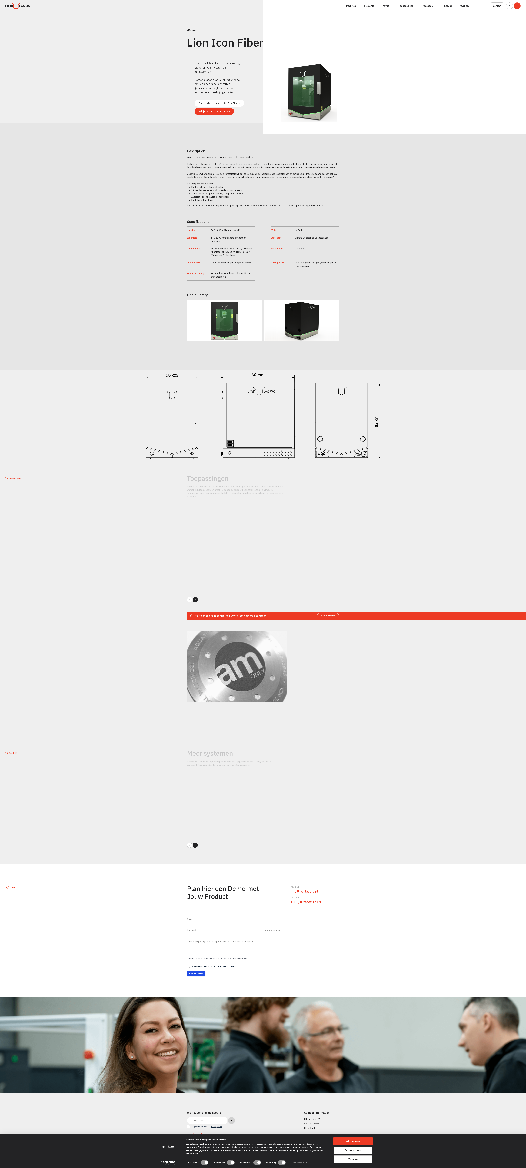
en (509, 13)
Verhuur (386, 6)
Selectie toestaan (353, 1150)
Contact (497, 6)
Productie (369, 6)
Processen (427, 6)
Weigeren (353, 1159)
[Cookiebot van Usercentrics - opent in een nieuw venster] (168, 1163)
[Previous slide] (189, 599)
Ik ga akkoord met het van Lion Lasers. (213, 966)
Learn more (199, 569)
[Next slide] (195, 599)
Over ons (465, 6)
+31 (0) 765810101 (306, 902)
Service (448, 6)
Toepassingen (406, 6)
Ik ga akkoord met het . (207, 1126)
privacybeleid (216, 966)
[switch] (231, 1162)
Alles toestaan (353, 1141)
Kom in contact (328, 616)
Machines (351, 6)
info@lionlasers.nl (304, 891)
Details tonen (297, 1162)
